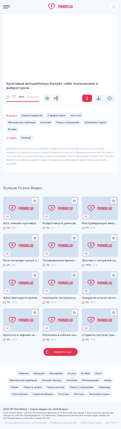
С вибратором (56, 115)
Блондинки (56, 373)
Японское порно (99, 394)
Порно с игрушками (67, 122)
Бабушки (39, 373)
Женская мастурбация (21, 122)
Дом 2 (98, 373)
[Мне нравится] (8, 97)
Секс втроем (19, 394)
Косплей (46, 122)
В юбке (12, 129)
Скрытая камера (43, 394)
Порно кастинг (56, 387)
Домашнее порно (95, 122)
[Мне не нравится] (13, 97)
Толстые (63, 394)
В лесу (72, 373)
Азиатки (24, 373)
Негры (107, 380)
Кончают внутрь (51, 380)
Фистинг (79, 394)
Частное (76, 115)
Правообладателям (63, 422)
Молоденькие (90, 380)
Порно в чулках (32, 387)
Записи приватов (31, 115)
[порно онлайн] (60, 6)
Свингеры (104, 387)
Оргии (14, 387)
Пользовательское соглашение (25, 422)
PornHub (26, 137)
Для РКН (110, 422)
